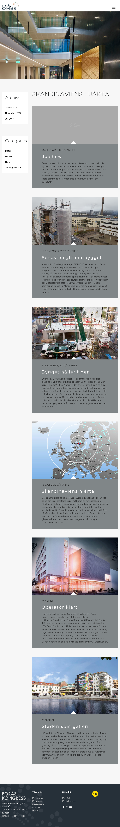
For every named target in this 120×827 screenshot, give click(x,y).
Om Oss (36, 808)
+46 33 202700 (19, 810)
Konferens (37, 798)
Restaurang (38, 805)
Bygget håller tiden (66, 372)
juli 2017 (9, 119)
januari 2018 (11, 108)
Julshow (52, 156)
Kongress (37, 801)
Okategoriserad (13, 168)
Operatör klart (60, 607)
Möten (8, 151)
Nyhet (8, 162)
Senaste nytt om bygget (72, 257)
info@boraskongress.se (13, 816)
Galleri (35, 811)
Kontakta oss (69, 801)
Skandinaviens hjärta (68, 491)
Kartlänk (66, 798)
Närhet (8, 157)
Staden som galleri (65, 726)
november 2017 (13, 113)
